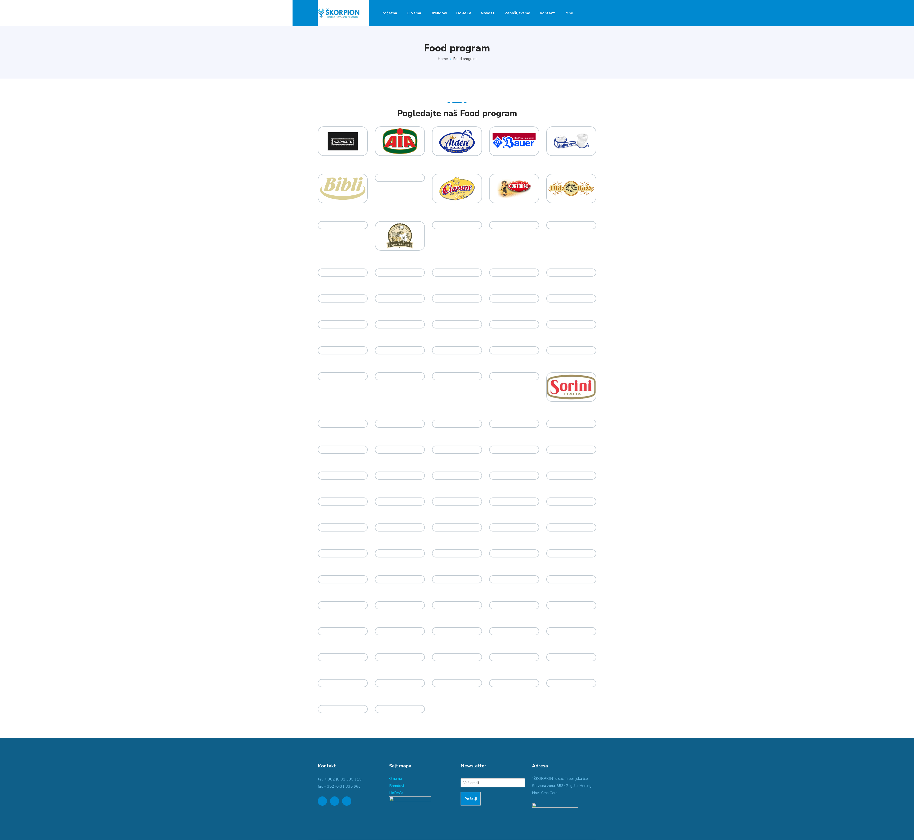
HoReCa (396, 792)
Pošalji (470, 798)
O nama (395, 778)
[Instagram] (346, 801)
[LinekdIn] (322, 801)
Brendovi (396, 785)
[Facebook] (334, 801)
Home (443, 58)
